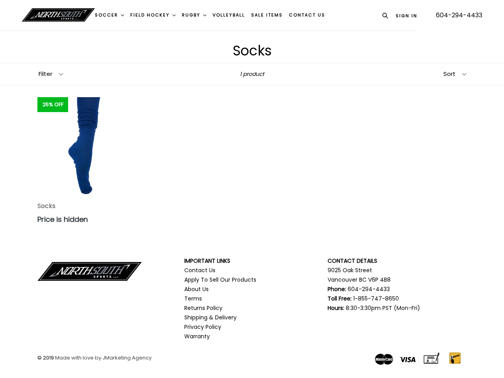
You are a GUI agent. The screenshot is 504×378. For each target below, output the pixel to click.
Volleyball (229, 15)
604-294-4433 (459, 15)
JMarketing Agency (127, 357)
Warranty (197, 336)
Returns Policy (203, 308)
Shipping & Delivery (210, 317)
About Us (196, 289)
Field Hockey (151, 15)
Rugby (192, 15)
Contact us (307, 15)
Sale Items (267, 15)
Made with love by (78, 357)
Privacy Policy (202, 327)
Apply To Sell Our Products (220, 280)
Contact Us (199, 270)
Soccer (107, 15)
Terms (193, 298)
